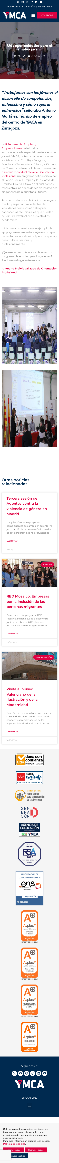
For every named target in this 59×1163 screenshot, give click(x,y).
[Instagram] (26, 1073)
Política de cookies (14, 1143)
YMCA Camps (45, 6)
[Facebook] (20, 1073)
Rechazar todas (35, 1150)
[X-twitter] (14, 1073)
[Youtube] (44, 1073)
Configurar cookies (15, 1156)
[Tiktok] (32, 1073)
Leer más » (12, 541)
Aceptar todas (13, 1150)
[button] (33, 15)
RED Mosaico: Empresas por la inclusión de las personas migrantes (28, 601)
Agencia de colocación (21, 6)
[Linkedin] (38, 1073)
